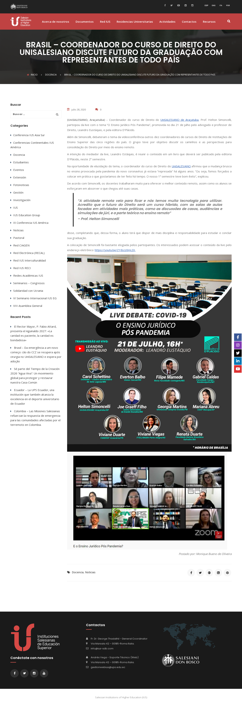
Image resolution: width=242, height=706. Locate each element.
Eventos (18, 170)
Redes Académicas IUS (28, 275)
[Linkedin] (185, 5)
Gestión (18, 192)
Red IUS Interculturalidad (29, 260)
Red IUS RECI (22, 268)
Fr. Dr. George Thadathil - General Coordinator (119, 638)
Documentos (85, 21)
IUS (15, 207)
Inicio (34, 74)
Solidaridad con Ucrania (28, 290)
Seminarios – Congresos (29, 283)
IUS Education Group (26, 215)
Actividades (167, 21)
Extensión (19, 177)
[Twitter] (171, 5)
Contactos (189, 21)
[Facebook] (166, 5)
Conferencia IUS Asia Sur (29, 135)
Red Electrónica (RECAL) (29, 253)
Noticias (90, 572)
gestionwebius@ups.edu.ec (108, 667)
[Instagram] (191, 5)
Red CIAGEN (21, 245)
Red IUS (105, 21)
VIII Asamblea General (27, 306)
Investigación (21, 200)
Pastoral (18, 238)
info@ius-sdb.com (102, 648)
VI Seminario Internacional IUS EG (35, 298)
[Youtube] (178, 5)
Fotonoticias (21, 185)
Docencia (78, 572)
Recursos (209, 21)
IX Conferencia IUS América (30, 223)
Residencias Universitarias (135, 21)
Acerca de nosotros (55, 21)
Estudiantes (21, 162)
